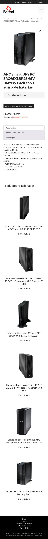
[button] (40, 31)
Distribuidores (21, 2)
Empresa (31, 2)
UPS (11, 19)
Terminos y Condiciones (24, 524)
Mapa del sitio (24, 528)
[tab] (24, 127)
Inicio (5, 19)
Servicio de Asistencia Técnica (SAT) (29, 1)
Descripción (10, 128)
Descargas (10, 137)
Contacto (39, 2)
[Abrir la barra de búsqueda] (34, 9)
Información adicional (14, 133)
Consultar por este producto (18, 106)
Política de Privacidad (24, 526)
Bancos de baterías (21, 19)
